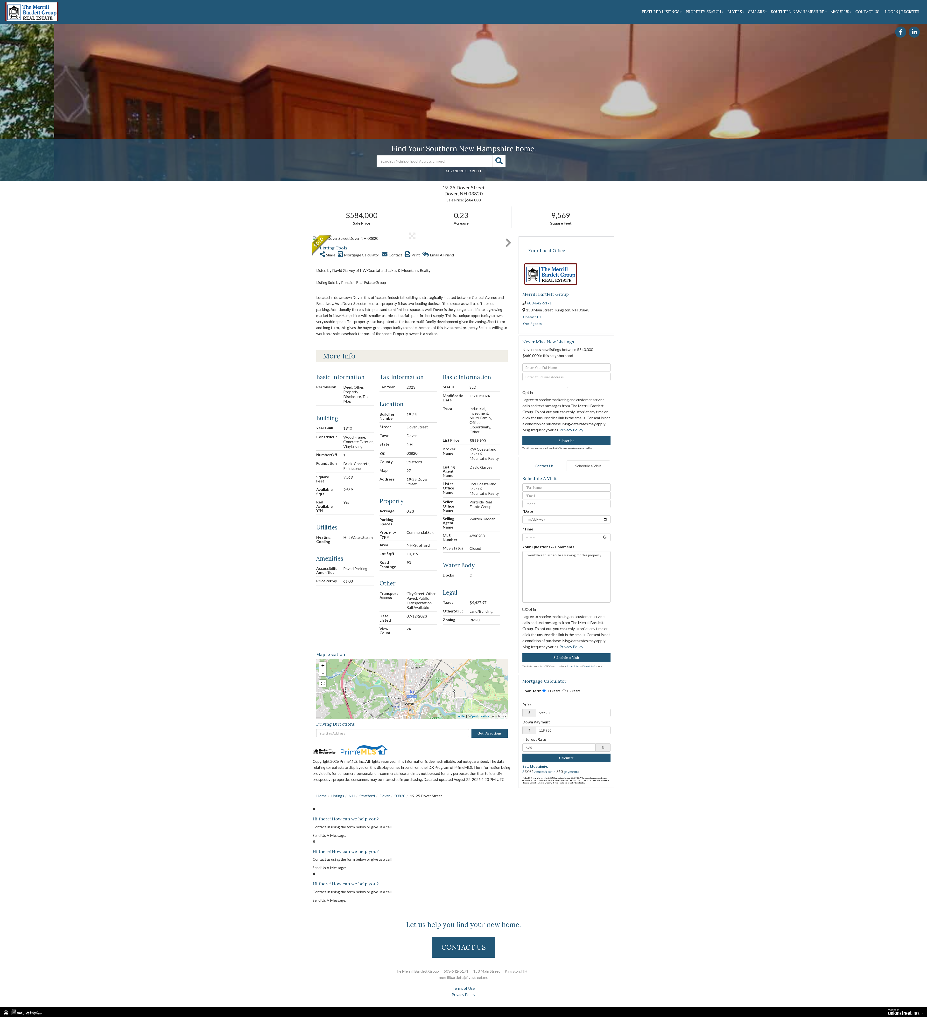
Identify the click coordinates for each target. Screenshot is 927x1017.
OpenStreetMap (480, 716)
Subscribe (566, 441)
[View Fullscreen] (322, 683)
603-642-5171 (539, 303)
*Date (527, 511)
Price (527, 704)
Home (321, 795)
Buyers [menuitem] (734, 11)
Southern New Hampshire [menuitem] (797, 11)
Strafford (367, 795)
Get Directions (490, 733)
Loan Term (531, 690)
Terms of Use (464, 988)
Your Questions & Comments (548, 546)
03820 (399, 795)
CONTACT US (464, 947)
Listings (337, 795)
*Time (527, 529)
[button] (499, 161)
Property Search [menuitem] (703, 11)
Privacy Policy (571, 429)
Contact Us (532, 317)
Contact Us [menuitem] (867, 11)
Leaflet (461, 716)
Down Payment (536, 722)
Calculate (566, 758)
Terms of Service (590, 666)
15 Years (573, 690)
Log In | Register (902, 11)
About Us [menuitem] (840, 11)
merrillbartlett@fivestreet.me (463, 977)
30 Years (553, 690)
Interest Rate (534, 739)
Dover (384, 795)
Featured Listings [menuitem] (660, 11)
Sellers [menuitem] (756, 11)
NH (352, 795)
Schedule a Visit (588, 465)
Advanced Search (462, 171)
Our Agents (532, 324)
